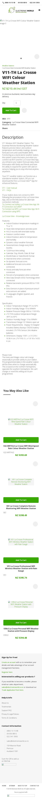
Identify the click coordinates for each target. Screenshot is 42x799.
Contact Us (34, 786)
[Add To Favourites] (24, 110)
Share (4, 128)
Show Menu (3, 10)
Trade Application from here (12, 690)
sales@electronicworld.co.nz (12, 687)
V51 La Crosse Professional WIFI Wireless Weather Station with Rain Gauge (21, 568)
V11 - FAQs (6, 190)
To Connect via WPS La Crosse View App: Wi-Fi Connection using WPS (20, 210)
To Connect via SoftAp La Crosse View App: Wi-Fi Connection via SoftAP (21, 205)
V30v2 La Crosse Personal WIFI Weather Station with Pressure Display (21, 629)
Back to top (22, 786)
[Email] (16, 128)
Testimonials (6, 706)
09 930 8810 (22, 2)
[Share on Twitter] (12, 128)
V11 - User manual (9, 188)
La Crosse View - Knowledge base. (16, 216)
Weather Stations (8, 66)
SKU (4, 119)
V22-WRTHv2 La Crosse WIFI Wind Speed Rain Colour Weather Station (21, 447)
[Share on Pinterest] (19, 128)
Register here (7, 672)
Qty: (3, 103)
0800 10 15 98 (10, 2)
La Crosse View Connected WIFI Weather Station (19, 68)
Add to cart (11, 110)
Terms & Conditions (9, 718)
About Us (5, 703)
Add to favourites (35, 403)
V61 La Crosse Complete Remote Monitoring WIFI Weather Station (21, 507)
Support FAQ (7, 710)
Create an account (9, 662)
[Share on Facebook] (9, 128)
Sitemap (12, 786)
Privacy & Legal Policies (10, 714)
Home (4, 786)
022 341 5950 (35, 2)
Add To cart (21, 440)
